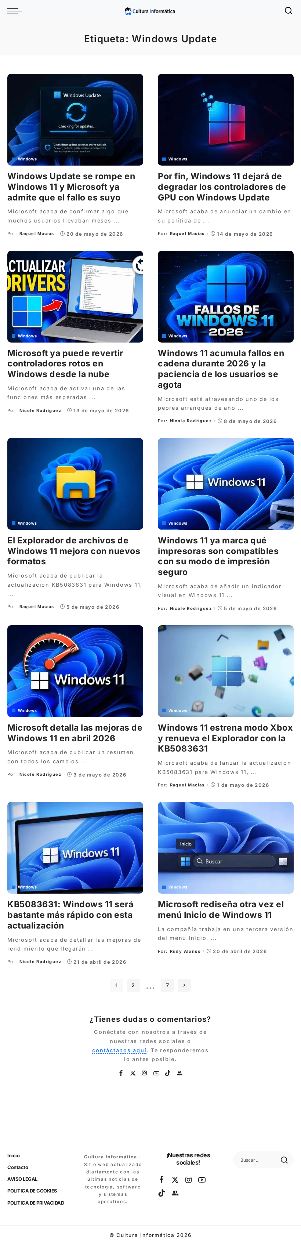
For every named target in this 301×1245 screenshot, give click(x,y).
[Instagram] (145, 1073)
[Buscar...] (289, 11)
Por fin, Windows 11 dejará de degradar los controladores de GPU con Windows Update (222, 187)
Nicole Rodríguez (40, 410)
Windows (27, 159)
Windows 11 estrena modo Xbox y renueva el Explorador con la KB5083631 (225, 738)
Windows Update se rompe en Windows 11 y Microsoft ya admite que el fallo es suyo (71, 187)
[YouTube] (157, 1073)
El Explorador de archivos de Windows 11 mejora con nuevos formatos (73, 551)
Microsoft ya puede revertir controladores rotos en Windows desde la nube (65, 364)
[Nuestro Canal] (180, 1073)
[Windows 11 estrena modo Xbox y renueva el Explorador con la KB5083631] (226, 671)
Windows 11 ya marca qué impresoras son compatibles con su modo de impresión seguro (218, 556)
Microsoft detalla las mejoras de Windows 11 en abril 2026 (74, 733)
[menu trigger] (16, 11)
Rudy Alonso (185, 951)
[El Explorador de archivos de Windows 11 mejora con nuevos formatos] (75, 484)
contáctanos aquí (119, 1050)
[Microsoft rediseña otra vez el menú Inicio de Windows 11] (226, 848)
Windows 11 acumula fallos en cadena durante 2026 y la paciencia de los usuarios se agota (221, 369)
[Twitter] (133, 1073)
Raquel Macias (36, 233)
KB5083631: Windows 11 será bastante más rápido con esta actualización (70, 915)
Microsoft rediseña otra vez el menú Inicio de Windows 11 (221, 909)
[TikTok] (168, 1073)
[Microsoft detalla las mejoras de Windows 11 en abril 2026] (75, 671)
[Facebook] (121, 1073)
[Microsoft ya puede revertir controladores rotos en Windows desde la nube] (75, 297)
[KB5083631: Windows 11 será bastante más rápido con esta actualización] (75, 848)
